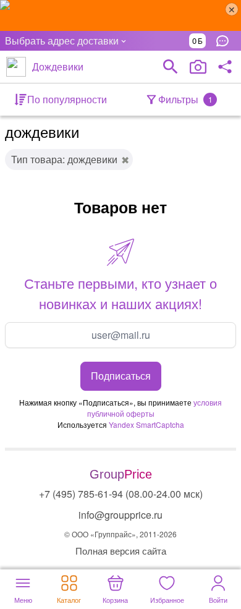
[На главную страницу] (16, 67)
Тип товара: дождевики (64, 159)
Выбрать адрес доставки (62, 40)
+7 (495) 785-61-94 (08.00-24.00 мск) (121, 494)
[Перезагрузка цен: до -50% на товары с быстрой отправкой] (120, 15)
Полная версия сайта (120, 550)
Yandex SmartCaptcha (146, 424)
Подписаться (121, 375)
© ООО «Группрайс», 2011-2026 (120, 534)
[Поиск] (170, 67)
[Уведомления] (225, 40)
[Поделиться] (225, 67)
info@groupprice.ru (120, 515)
